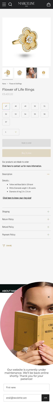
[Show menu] (4, 4)
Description (7, 174)
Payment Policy (8, 234)
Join (45, 398)
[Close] (48, 297)
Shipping (5, 211)
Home (4, 84)
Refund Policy (8, 226)
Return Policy (8, 219)
